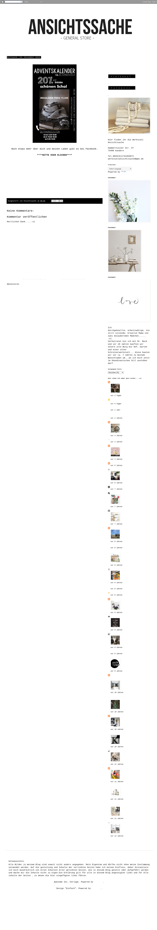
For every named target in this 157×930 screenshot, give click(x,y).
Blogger (98, 882)
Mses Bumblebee (119, 382)
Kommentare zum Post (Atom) (36, 284)
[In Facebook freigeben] (59, 201)
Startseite (54, 279)
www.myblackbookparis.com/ (126, 408)
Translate (131, 172)
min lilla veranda (121, 716)
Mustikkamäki (118, 733)
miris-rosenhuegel (121, 658)
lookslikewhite (119, 587)
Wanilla (115, 446)
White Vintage (118, 768)
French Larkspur (120, 552)
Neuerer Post (14, 279)
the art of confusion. (123, 511)
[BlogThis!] (55, 201)
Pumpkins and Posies (122, 546)
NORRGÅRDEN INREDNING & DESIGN (124, 415)
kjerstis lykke (119, 823)
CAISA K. (115, 599)
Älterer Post (94, 279)
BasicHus (115, 463)
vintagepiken (118, 616)
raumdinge (116, 493)
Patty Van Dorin (120, 651)
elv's (114, 528)
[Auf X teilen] (57, 201)
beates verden (118, 469)
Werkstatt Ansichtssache (55, 158)
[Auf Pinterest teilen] (62, 201)
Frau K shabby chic (122, 634)
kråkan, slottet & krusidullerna (121, 804)
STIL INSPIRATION (120, 751)
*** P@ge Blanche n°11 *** (126, 593)
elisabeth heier (120, 786)
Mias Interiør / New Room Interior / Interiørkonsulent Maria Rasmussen (128, 677)
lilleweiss (117, 422)
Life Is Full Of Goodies (125, 440)
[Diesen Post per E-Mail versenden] (52, 201)
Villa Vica (117, 840)
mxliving (115, 487)
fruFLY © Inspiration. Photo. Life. (128, 401)
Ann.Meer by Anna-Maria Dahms (128, 569)
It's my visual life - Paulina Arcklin (123, 697)
